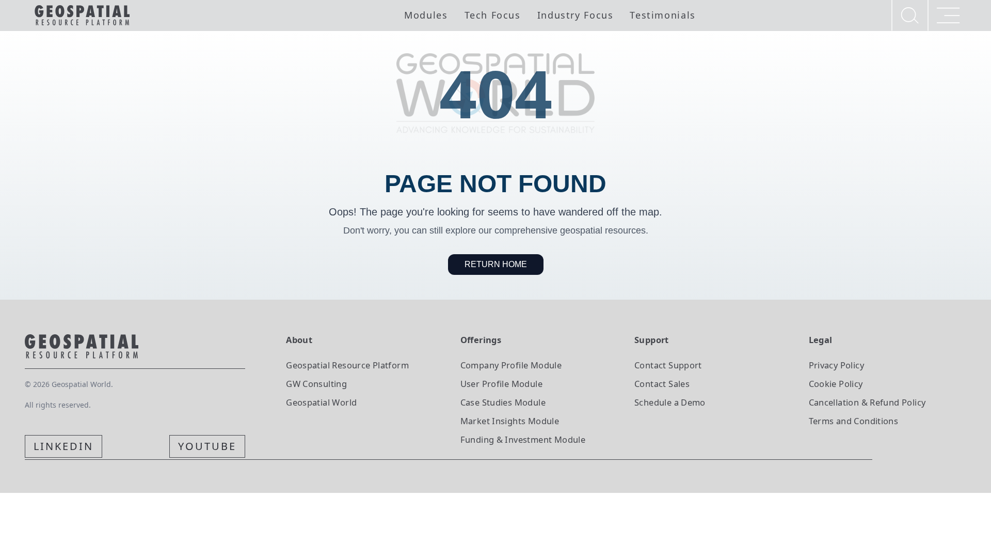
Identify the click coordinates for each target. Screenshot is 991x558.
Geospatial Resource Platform (347, 365)
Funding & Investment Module (522, 439)
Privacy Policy (836, 365)
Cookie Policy (836, 384)
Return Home (496, 264)
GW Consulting (316, 384)
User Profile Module (501, 384)
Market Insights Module (510, 421)
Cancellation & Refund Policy (867, 402)
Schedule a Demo (670, 402)
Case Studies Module (503, 402)
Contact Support (668, 365)
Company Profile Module (511, 365)
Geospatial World (321, 402)
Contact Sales (662, 384)
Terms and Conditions (854, 421)
